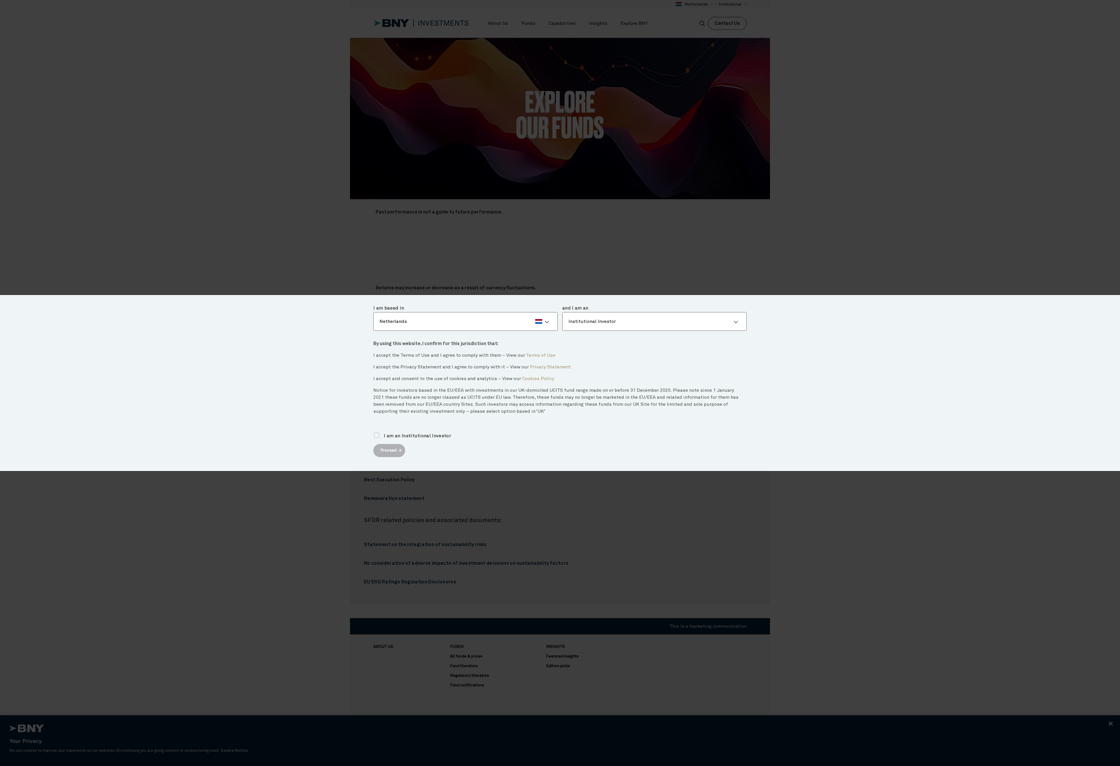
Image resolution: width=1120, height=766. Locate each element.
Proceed (388, 450)
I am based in (388, 308)
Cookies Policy (538, 378)
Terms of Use (540, 355)
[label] (465, 321)
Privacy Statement (550, 367)
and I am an (575, 308)
